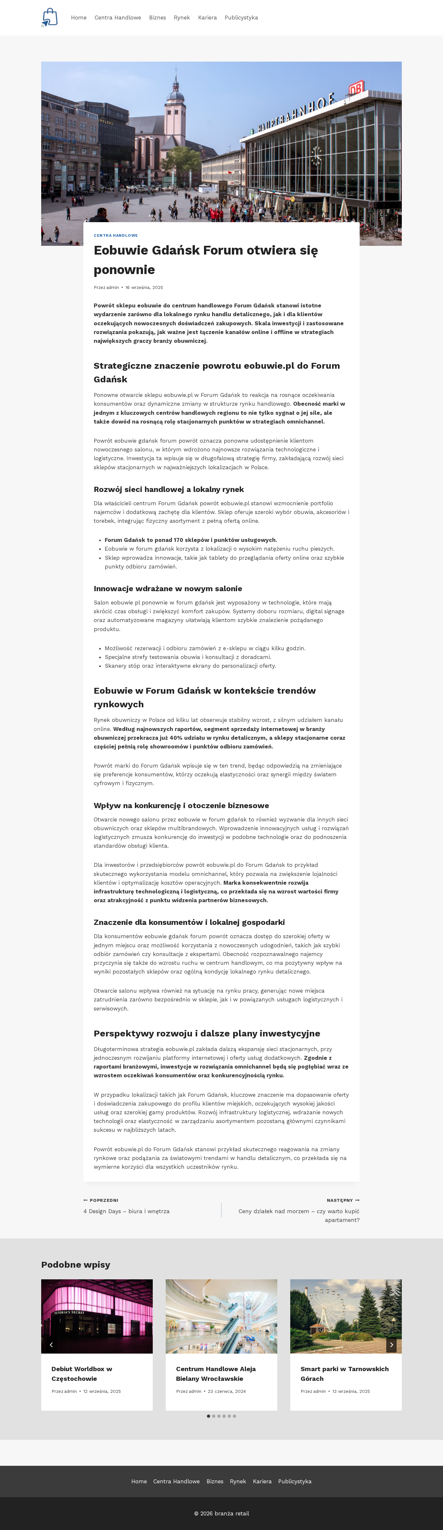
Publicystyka (241, 17)
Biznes (157, 17)
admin (112, 287)
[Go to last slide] (51, 1345)
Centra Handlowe (118, 17)
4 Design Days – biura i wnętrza (126, 1206)
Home (79, 17)
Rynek (182, 17)
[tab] (208, 1416)
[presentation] (97, 1316)
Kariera (207, 17)
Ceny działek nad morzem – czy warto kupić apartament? (299, 1211)
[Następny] (391, 1345)
